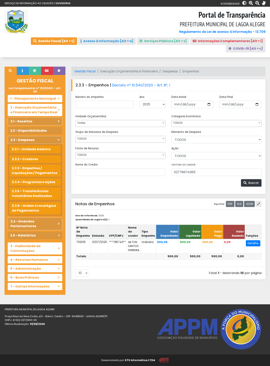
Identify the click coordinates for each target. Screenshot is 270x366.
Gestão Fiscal (85, 71)
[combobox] (120, 123)
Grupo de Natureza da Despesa (96, 132)
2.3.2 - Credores (25, 159)
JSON (249, 204)
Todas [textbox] (81, 123)
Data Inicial (178, 97)
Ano (141, 97)
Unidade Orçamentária (90, 116)
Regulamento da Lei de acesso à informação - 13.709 (222, 31)
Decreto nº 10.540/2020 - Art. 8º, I (141, 85)
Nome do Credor (86, 164)
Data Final (226, 97)
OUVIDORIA (63, 3)
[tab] (11, 71)
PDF (230, 204)
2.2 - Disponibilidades (28, 130)
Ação (174, 148)
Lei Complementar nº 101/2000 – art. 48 (35, 89)
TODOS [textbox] (178, 123)
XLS (239, 204)
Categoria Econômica (186, 116)
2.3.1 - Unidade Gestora (31, 149)
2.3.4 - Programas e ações (33, 182)
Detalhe (253, 243)
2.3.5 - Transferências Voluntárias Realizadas (32, 193)
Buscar (253, 183)
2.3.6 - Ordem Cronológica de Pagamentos (34, 208)
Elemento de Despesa (186, 132)
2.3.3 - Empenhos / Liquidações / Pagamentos (34, 170)
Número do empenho (89, 97)
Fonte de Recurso (87, 148)
